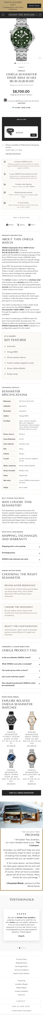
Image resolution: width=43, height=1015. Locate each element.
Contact (20, 1001)
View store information (13, 153)
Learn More (21, 103)
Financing (21, 981)
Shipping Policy (21, 963)
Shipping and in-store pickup (14, 546)
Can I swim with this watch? (13, 677)
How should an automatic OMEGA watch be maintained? (18, 684)
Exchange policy (8, 553)
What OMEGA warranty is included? (17, 664)
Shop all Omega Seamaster (21, 793)
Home (21, 67)
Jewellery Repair (21, 984)
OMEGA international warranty (15, 559)
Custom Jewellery (21, 991)
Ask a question (21, 217)
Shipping (13, 95)
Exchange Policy (21, 966)
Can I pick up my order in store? (15, 670)
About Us (21, 995)
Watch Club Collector (21, 973)
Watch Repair (21, 988)
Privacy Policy (21, 959)
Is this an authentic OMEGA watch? (16, 657)
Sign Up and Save (21, 1006)
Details (32, 186)
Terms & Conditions (21, 970)
